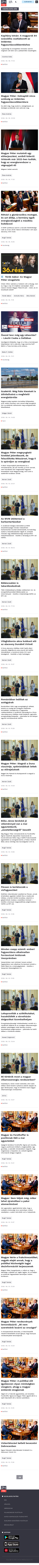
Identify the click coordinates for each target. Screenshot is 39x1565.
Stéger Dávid (7, 413)
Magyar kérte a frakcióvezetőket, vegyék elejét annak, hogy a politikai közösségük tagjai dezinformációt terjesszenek (19, 1262)
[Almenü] (10, 2)
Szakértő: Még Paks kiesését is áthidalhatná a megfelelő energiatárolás (18, 394)
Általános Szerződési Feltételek (16, 1520)
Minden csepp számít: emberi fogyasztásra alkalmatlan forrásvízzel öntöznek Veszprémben (18, 953)
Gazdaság (5, 245)
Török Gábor (6, 296)
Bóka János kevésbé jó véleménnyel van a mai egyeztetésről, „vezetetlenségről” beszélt (16, 825)
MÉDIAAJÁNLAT (9, 1525)
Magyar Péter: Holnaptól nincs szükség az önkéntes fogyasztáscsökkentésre (18, 99)
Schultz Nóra (19, 296)
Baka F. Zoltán (7, 352)
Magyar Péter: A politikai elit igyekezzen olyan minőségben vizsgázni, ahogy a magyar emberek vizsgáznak (18, 1385)
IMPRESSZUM (8, 1508)
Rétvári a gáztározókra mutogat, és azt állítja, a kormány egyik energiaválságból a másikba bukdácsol (19, 219)
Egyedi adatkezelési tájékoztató (16, 1516)
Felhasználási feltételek (13, 1512)
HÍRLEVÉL (7, 1504)
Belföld (4, 64)
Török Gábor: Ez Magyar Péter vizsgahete (16, 278)
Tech (4, 421)
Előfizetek (28, 1)
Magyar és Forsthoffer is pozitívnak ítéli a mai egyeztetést (15, 1138)
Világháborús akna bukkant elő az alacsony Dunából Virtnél (18, 642)
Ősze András (6, 114)
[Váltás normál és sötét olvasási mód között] (16, 2)
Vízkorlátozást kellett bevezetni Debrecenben (19, 1444)
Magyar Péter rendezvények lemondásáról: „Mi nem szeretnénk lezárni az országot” (19, 1324)
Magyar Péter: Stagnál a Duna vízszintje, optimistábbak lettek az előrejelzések (19, 766)
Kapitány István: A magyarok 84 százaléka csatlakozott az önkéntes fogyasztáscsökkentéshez (19, 40)
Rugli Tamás (6, 237)
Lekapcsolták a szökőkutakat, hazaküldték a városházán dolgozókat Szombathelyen (18, 1016)
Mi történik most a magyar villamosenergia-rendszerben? (18, 1078)
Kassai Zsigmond (8, 1037)
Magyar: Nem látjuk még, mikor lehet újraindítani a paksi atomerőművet (18, 1201)
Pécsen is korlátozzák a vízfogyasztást (14, 888)
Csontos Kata (7, 56)
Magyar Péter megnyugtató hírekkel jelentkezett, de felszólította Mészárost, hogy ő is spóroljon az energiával (18, 457)
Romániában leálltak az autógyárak (14, 701)
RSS (5, 1500)
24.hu (4, 1095)
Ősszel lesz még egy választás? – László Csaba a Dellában (18, 336)
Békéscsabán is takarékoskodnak (10, 584)
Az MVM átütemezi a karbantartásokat (13, 520)
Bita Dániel (31, 296)
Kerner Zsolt (6, 479)
